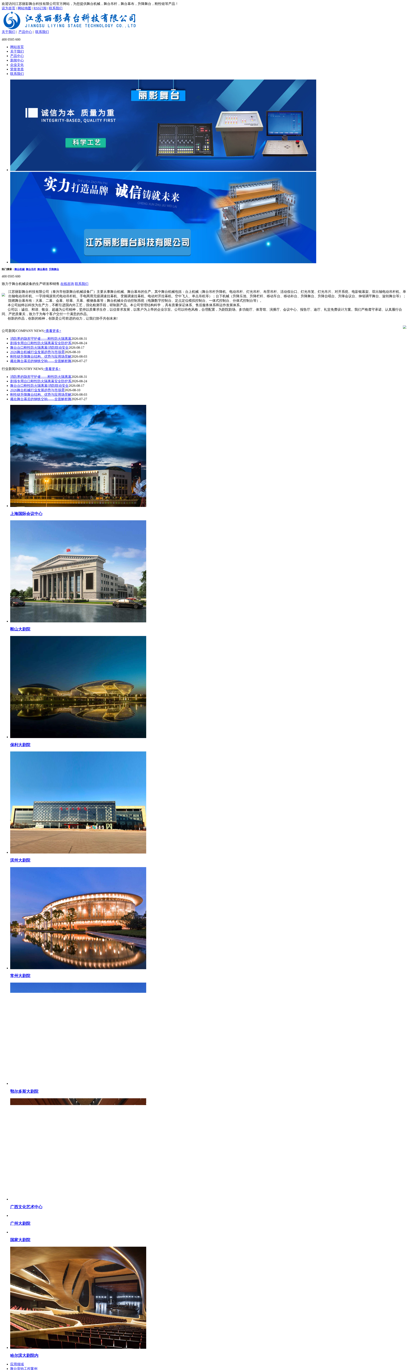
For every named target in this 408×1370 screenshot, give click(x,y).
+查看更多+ (52, 331)
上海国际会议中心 (26, 513)
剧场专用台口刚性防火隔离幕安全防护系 (40, 343)
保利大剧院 (20, 745)
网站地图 (24, 8)
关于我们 (8, 32)
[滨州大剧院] (78, 852)
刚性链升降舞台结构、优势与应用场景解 (40, 356)
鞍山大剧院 (20, 629)
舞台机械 (19, 269)
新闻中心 (17, 60)
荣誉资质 (17, 69)
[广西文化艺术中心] (78, 1199)
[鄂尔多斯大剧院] (78, 1083)
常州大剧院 (20, 975)
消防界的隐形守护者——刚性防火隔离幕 (40, 338)
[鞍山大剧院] (78, 621)
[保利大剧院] (78, 737)
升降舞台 (54, 269)
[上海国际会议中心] (78, 506)
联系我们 (55, 8)
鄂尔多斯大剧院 (24, 1091)
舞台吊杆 (31, 269)
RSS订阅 (40, 8)
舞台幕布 (42, 269)
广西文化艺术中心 (26, 1207)
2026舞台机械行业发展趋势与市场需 (37, 352)
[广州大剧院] (78, 1314)
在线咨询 (67, 284)
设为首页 (8, 8)
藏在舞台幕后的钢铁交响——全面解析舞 (40, 361)
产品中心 (25, 32)
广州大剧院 (20, 1322)
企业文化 (17, 65)
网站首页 (17, 47)
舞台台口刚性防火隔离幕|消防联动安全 (39, 347)
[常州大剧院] (78, 968)
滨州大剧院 (20, 860)
